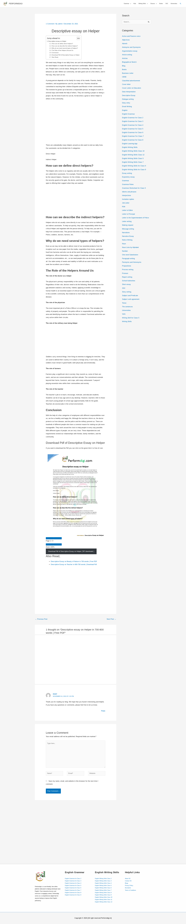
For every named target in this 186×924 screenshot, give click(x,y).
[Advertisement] (75, 123)
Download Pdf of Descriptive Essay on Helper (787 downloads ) (71, 551)
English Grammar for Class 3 (132, 121)
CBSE (124, 77)
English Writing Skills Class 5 (132, 158)
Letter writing (126, 221)
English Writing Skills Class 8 (103, 892)
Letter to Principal (128, 214)
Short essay (126, 284)
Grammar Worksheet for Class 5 (134, 188)
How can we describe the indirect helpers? (65, 46)
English (124, 110)
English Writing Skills (129, 147)
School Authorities (128, 281)
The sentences (127, 307)
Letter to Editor (127, 210)
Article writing (127, 55)
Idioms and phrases (129, 192)
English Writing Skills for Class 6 (134, 166)
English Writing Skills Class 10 (133, 151)
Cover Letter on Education (131, 88)
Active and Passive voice (131, 36)
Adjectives (126, 40)
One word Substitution (130, 255)
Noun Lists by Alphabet (130, 247)
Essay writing (127, 173)
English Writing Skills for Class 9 (134, 170)
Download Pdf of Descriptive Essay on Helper (66, 55)
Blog (123, 66)
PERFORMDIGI (16, 4)
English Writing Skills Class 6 (103, 888)
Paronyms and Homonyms (131, 262)
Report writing (127, 277)
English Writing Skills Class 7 (132, 162)
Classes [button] (152, 3)
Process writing (127, 269)
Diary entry (126, 103)
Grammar (125, 181)
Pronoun (125, 273)
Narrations (126, 232)
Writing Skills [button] (142, 3)
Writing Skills (127, 321)
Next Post (111, 619)
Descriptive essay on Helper (57, 41)
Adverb (124, 43)
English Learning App (129, 144)
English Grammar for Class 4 (132, 125)
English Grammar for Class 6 (132, 132)
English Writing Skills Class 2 (103, 878)
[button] (180, 3)
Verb (123, 314)
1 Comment (50, 24)
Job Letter (125, 203)
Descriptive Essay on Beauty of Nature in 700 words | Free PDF (74, 561)
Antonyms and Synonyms (131, 47)
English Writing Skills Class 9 (103, 895)
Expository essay (128, 177)
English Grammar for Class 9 (73, 895)
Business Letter (127, 73)
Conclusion (55, 52)
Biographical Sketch (129, 62)
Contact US (128, 881)
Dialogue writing (128, 99)
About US (127, 878)
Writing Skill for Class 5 (130, 318)
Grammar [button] (126, 3)
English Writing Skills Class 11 (103, 899)
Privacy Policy (129, 885)
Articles (125, 58)
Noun (124, 244)
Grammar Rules (128, 184)
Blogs (126, 883)
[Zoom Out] (50, 544)
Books (161, 3)
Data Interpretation (129, 92)
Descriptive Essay (128, 95)
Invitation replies (128, 199)
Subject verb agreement (130, 299)
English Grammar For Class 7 (133, 136)
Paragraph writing (128, 258)
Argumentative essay (129, 51)
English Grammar (128, 114)
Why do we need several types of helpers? (65, 48)
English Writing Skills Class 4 (103, 883)
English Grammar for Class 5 (132, 129)
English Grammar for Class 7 (73, 890)
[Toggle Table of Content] (77, 38)
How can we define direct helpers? (62, 43)
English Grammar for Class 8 (132, 140)
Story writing (126, 292)
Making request (127, 225)
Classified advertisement (131, 81)
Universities (174, 3)
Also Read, (55, 57)
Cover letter (126, 84)
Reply (103, 711)
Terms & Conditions (130, 890)
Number (125, 251)
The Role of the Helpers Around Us (62, 50)
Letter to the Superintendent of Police (135, 218)
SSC (166, 3)
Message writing (128, 229)
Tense (124, 303)
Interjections (126, 195)
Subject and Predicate (130, 295)
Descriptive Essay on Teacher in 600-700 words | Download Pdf (74, 564)
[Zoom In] (58, 544)
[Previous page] (50, 538)
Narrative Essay (128, 236)
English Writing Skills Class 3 (103, 881)
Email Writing (127, 106)
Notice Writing (127, 240)
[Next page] (58, 538)
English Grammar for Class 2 (132, 118)
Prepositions (126, 266)
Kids (134, 3)
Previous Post (41, 619)
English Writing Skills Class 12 (133, 155)
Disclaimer (128, 888)
